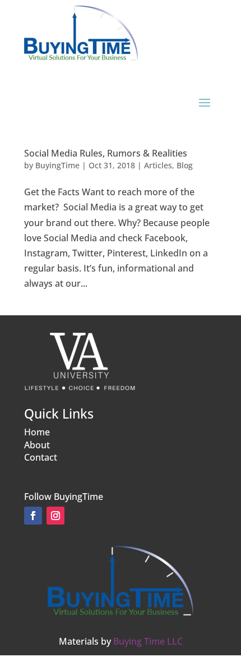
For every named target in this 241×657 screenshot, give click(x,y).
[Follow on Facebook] (33, 516)
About (37, 445)
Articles (158, 165)
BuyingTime (57, 165)
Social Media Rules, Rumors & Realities (105, 153)
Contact (40, 457)
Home (37, 432)
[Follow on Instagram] (55, 516)
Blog (185, 165)
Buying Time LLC (148, 641)
